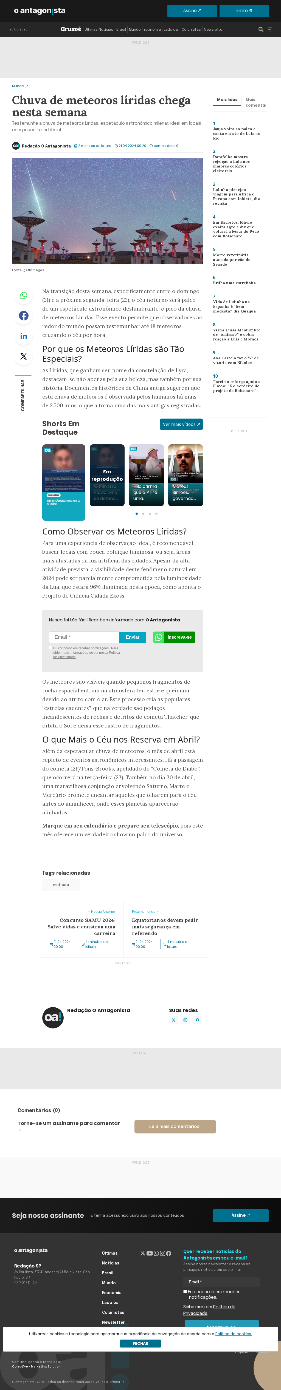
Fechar (140, 1343)
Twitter (23, 356)
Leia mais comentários (174, 1126)
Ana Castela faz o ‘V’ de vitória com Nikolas (233, 361)
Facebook (23, 316)
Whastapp (23, 295)
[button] (136, 513)
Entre (242, 10)
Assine (190, 10)
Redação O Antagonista (46, 146)
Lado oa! (171, 30)
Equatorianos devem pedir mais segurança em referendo (157, 907)
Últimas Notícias (99, 30)
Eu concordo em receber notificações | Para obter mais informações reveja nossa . (86, 652)
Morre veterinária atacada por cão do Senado (237, 259)
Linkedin (23, 336)
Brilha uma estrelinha (232, 284)
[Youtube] (150, 1253)
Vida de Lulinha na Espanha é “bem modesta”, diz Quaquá (233, 307)
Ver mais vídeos (179, 424)
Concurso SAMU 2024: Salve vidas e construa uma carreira (75, 907)
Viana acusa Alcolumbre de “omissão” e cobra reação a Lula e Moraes (234, 336)
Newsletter (214, 30)
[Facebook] (168, 1253)
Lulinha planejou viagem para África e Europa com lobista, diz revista (236, 197)
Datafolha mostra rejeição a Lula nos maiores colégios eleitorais (237, 164)
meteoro (61, 885)
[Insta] (162, 1253)
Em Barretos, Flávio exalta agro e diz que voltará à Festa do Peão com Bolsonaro (236, 230)
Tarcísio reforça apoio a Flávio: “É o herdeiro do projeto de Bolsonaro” (234, 387)
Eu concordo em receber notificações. (213, 1295)
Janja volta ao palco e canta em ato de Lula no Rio (234, 135)
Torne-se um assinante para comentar (69, 1123)
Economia (152, 30)
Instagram (185, 1020)
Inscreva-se (180, 637)
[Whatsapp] (156, 1253)
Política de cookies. (233, 1334)
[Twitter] (142, 1253)
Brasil (121, 30)
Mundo (135, 30)
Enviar (132, 637)
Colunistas (191, 30)
